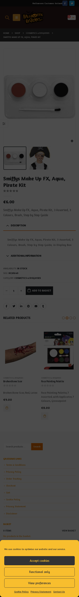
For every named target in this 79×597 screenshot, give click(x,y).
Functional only (39, 572)
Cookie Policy (21, 591)
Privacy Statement (41, 591)
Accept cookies (39, 561)
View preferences (39, 583)
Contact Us (59, 591)
